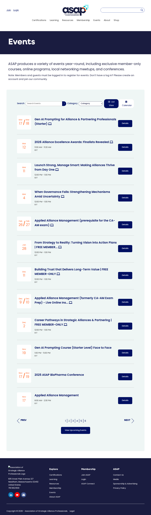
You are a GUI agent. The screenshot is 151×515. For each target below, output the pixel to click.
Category (72, 104)
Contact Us (118, 475)
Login (83, 479)
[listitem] (9, 10)
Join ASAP (85, 475)
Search (20, 104)
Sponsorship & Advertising (125, 483)
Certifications (39, 20)
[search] (64, 103)
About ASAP (54, 496)
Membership (83, 20)
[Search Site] (142, 10)
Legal (72, 511)
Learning (54, 20)
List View (112, 103)
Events (96, 20)
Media (116, 479)
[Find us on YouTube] (17, 494)
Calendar (126, 105)
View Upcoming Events (75, 430)
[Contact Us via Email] (23, 494)
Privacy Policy (119, 488)
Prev (24, 420)
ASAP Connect (88, 483)
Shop (116, 20)
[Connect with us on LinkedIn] (10, 494)
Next (127, 420)
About (107, 20)
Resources (67, 20)
